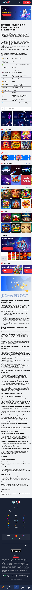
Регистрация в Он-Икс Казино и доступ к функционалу (14, 294)
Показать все (6, 530)
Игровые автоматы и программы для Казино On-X (13, 296)
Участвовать (8, 248)
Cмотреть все (26, 163)
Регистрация (26, 2)
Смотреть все (26, 129)
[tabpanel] (16, 13)
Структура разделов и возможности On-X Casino (13, 295)
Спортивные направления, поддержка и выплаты (13, 297)
